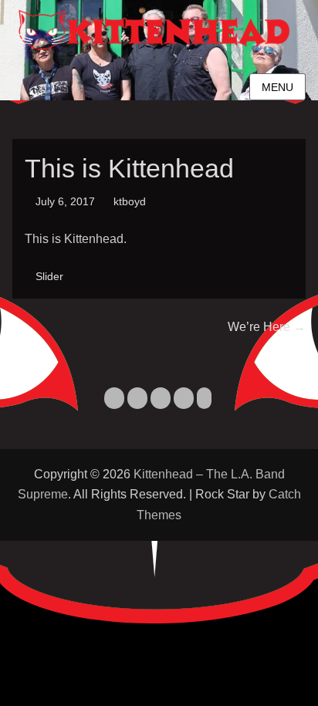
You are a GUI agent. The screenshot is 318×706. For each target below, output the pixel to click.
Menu (277, 87)
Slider (49, 276)
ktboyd (129, 201)
